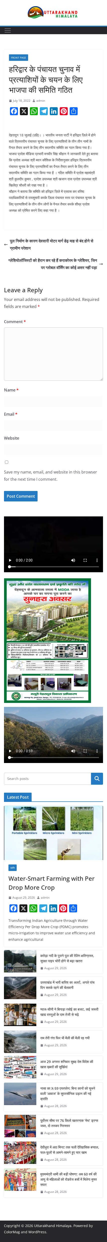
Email (10, 414)
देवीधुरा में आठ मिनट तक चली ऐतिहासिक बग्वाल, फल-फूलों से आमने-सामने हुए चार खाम (69, 1150)
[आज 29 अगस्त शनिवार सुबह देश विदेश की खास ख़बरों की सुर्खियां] (20, 1068)
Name (11, 390)
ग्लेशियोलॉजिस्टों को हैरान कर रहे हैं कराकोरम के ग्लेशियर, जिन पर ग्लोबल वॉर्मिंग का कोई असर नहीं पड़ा (52, 264)
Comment (15, 321)
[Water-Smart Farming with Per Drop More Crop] (53, 833)
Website (11, 438)
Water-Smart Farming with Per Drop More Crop (51, 882)
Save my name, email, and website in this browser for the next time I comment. (50, 475)
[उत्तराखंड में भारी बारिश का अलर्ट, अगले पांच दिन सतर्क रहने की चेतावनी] (20, 989)
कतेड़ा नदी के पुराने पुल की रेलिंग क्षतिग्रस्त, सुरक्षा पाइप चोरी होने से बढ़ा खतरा (67, 958)
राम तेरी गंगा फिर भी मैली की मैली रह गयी (65, 1038)
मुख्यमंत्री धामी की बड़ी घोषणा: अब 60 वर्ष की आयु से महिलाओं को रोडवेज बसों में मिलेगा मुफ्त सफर (68, 1179)
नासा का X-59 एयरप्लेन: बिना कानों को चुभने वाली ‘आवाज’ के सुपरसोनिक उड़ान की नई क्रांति (67, 1093)
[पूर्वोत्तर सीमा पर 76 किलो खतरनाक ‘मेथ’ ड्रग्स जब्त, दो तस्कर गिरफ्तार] (20, 1127)
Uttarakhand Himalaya (52, 1225)
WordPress (37, 1232)
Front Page (18, 57)
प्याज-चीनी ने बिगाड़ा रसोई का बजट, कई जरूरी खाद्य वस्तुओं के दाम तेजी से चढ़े (69, 1012)
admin (40, 100)
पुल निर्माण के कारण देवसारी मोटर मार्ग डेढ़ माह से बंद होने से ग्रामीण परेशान (51, 244)
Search (97, 778)
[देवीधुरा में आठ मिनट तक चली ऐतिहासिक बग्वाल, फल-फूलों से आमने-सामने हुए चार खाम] (20, 1153)
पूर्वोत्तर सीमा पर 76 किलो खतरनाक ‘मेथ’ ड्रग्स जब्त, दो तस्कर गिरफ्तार (69, 1123)
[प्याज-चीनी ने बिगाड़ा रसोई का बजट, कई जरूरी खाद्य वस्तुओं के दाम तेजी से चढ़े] (20, 1016)
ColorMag (12, 1232)
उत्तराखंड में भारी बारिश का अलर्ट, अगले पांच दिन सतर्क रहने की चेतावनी (67, 985)
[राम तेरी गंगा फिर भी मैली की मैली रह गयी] (20, 1042)
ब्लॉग (12, 867)
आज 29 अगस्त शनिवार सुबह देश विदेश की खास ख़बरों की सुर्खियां (66, 1064)
